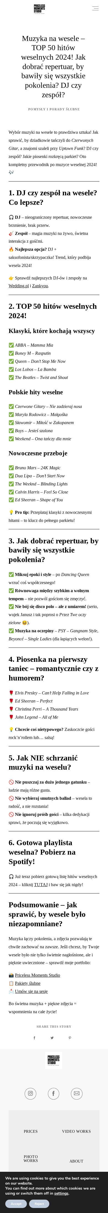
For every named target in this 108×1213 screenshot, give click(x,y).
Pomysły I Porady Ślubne (53, 109)
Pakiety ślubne (27, 983)
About (77, 1161)
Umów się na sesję (31, 991)
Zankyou (40, 285)
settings (61, 1193)
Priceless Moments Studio (37, 975)
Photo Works (31, 1159)
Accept (16, 1204)
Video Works (76, 1132)
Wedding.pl (19, 285)
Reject (39, 1204)
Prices (31, 1132)
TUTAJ (41, 884)
